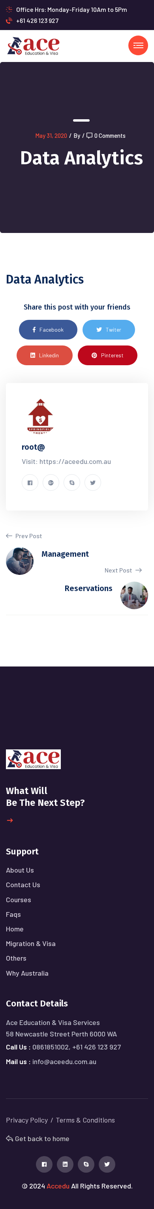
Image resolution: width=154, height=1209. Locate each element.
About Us (20, 869)
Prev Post (28, 535)
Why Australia (27, 973)
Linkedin (49, 355)
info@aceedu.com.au (64, 1061)
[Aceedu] (33, 45)
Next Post (119, 570)
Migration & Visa (31, 943)
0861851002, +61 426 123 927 (76, 1046)
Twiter (113, 329)
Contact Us (23, 884)
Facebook (51, 329)
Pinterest (112, 355)
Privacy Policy (27, 1119)
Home (15, 928)
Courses (18, 899)
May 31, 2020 (51, 135)
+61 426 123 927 (37, 20)
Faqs (13, 914)
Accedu (58, 1185)
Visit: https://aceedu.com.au (66, 461)
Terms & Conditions (85, 1119)
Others (16, 958)
